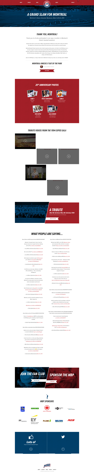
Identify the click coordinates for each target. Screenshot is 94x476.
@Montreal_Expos (67, 242)
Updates (29, 2)
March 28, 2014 (36, 308)
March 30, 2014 (40, 248)
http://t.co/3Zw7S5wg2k (37, 332)
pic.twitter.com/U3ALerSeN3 (65, 303)
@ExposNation (60, 325)
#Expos (57, 245)
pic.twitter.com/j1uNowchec (62, 327)
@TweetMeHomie (30, 316)
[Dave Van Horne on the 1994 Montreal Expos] (68, 156)
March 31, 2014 (39, 322)
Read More (47, 70)
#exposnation (62, 280)
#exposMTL (34, 259)
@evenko (55, 303)
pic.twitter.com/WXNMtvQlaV (37, 252)
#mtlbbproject (28, 341)
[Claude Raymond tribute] (35, 172)
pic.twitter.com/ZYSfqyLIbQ (60, 294)
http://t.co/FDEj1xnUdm (56, 280)
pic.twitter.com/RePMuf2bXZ (36, 305)
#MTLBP (39, 259)
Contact (72, 2)
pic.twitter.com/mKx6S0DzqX (33, 261)
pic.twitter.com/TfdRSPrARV (36, 341)
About (21, 2)
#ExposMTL (35, 288)
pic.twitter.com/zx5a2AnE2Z (64, 245)
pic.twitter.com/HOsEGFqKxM (33, 291)
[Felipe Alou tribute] (47, 156)
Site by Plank (52, 471)
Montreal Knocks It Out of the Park (47, 63)
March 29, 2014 (40, 254)
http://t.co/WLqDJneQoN (62, 253)
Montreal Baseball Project (47, 4)
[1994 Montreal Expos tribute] (57, 187)
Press (37, 2)
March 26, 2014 (40, 335)
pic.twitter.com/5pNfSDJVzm (63, 261)
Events (56, 2)
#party (37, 289)
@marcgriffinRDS (65, 267)
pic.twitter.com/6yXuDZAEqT (33, 351)
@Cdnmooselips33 (28, 289)
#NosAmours (28, 305)
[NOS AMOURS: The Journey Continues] (25, 141)
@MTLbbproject (40, 258)
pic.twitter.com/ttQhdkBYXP (61, 318)
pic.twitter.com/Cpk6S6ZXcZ (35, 245)
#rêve (58, 303)
